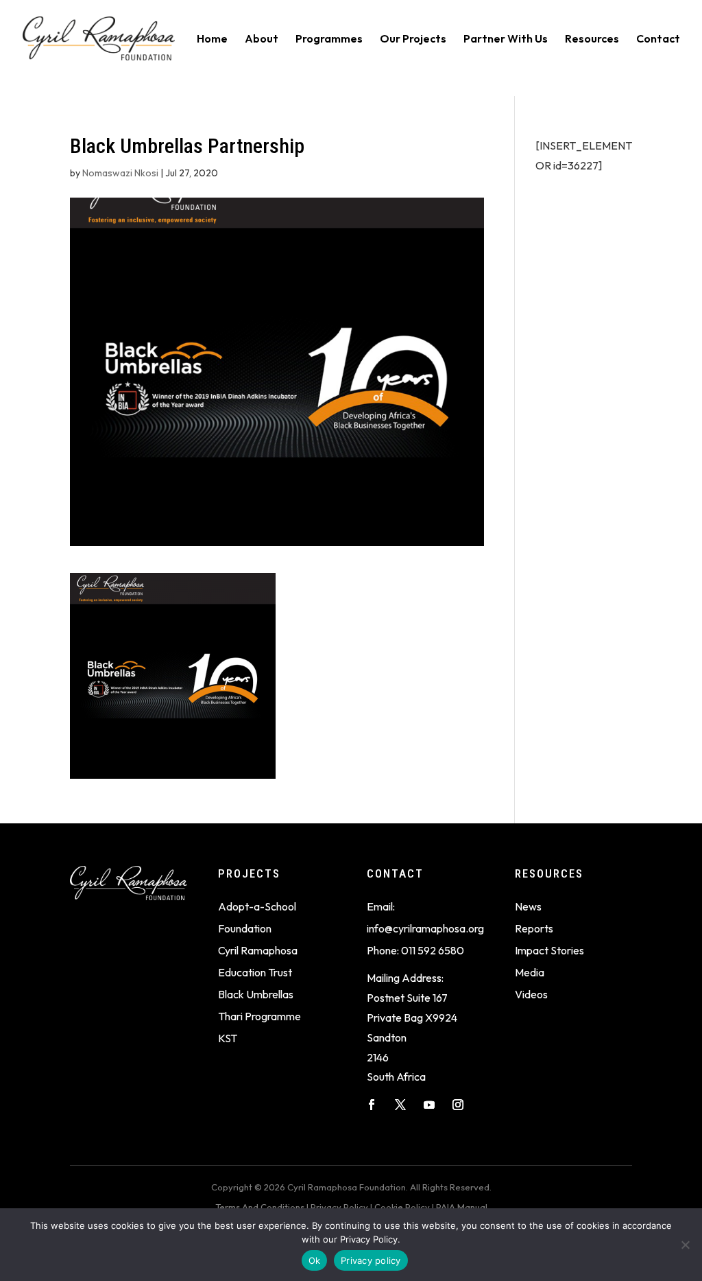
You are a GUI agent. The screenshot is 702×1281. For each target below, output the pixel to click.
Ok (314, 1260)
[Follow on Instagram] (458, 1105)
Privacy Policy (339, 1206)
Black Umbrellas (255, 994)
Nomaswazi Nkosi (120, 173)
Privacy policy (371, 1260)
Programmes (329, 39)
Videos (531, 994)
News (528, 906)
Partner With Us (505, 39)
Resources (592, 39)
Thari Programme (259, 1016)
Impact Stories (549, 950)
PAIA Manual (461, 1206)
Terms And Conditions (259, 1206)
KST (227, 1038)
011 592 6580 (432, 950)
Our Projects (413, 39)
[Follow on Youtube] (429, 1105)
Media (529, 972)
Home (212, 39)
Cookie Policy (402, 1206)
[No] (685, 1244)
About (261, 39)
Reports (534, 928)
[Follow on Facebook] (372, 1105)
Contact (658, 39)
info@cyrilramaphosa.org (425, 928)
